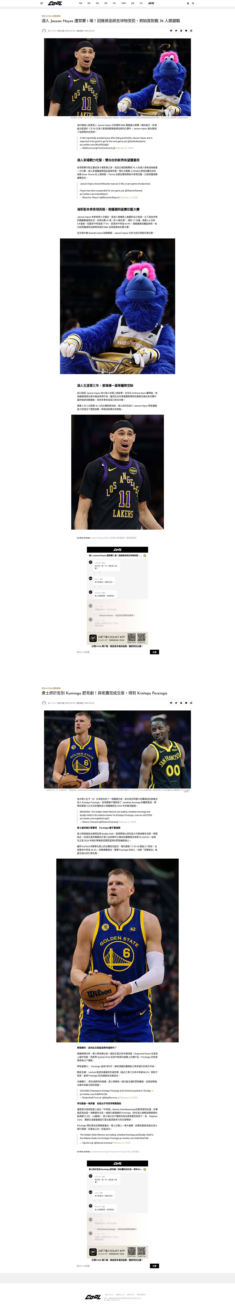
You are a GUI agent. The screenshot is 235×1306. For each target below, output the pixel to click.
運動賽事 (57, 16)
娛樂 (105, 3)
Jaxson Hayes (97, 538)
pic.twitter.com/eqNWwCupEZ (95, 818)
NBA (106, 538)
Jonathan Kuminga (99, 1152)
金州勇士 (136, 1152)
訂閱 (154, 652)
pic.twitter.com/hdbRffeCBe (93, 1094)
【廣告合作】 (130, 1295)
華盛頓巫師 (131, 538)
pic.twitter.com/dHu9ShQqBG (94, 144)
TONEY (54, 31)
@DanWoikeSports (137, 141)
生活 (141, 3)
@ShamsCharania (133, 190)
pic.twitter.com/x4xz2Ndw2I (94, 194)
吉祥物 (112, 538)
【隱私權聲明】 (141, 1295)
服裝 (97, 3)
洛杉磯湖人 (121, 538)
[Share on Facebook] (171, 30)
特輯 (80, 3)
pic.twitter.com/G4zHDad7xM (134, 1138)
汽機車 (123, 3)
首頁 (44, 16)
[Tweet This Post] (176, 30)
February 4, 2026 (125, 148)
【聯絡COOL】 (119, 1295)
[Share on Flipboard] (181, 30)
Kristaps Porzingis (117, 1152)
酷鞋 (89, 3)
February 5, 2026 (127, 822)
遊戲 (132, 3)
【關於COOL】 (108, 1295)
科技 (114, 3)
